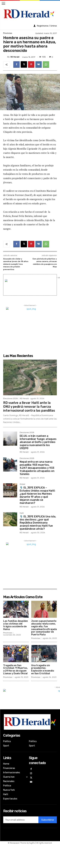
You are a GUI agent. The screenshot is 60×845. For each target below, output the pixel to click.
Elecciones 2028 (10, 398)
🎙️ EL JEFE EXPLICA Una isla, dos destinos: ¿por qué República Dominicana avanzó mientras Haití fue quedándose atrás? (38, 522)
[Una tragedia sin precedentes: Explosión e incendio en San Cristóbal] (44, 653)
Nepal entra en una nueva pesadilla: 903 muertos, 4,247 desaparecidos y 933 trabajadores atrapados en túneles (37, 468)
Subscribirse (47, 820)
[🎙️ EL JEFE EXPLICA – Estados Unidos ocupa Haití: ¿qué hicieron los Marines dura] (10, 490)
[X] (24, 64)
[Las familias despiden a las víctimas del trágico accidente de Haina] (16, 609)
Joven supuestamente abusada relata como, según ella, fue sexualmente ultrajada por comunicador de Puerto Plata (44, 628)
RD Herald (15, 57)
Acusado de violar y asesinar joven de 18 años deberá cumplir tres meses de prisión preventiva (15, 264)
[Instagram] (31, 773)
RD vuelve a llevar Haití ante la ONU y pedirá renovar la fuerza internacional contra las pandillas (29, 406)
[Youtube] (31, 782)
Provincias (7, 33)
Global (22, 484)
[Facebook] (16, 64)
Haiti (22, 513)
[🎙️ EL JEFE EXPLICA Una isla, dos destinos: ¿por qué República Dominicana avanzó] (10, 519)
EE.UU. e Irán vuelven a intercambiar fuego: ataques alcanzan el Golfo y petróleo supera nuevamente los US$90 (38, 442)
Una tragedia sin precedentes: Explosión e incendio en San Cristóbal (42, 669)
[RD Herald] (5, 56)
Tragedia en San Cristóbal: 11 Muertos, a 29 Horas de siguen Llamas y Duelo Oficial (15, 669)
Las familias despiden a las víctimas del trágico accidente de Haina (15, 625)
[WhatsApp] (46, 64)
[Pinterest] (31, 64)
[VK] (38, 64)
